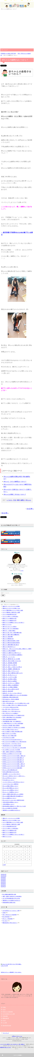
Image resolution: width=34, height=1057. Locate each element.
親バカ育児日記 (5, 916)
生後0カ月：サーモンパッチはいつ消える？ (12, 693)
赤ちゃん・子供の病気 (7, 918)
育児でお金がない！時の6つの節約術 (10, 699)
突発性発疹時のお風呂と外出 (8, 902)
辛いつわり (4, 920)
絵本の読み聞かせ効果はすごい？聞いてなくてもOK (14, 806)
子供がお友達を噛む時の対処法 (9, 719)
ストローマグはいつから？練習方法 (10, 784)
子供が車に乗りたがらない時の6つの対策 (11, 745)
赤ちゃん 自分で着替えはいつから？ (10, 788)
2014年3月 (3, 885)
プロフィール (19, 1036)
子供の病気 (5, 1016)
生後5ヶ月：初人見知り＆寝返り (9, 679)
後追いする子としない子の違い (9, 733)
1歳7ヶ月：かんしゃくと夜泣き (9, 626)
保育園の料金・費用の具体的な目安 (10, 697)
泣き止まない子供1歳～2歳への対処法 (10, 725)
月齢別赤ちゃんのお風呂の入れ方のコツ (11, 810)
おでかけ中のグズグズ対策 (8, 737)
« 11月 (4, 864)
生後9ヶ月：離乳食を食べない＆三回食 (11, 658)
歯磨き (22, 500)
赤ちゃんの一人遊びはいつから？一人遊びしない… (13, 776)
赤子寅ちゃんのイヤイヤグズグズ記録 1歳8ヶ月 (13, 757)
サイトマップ (6, 1033)
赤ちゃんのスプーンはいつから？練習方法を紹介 (13, 800)
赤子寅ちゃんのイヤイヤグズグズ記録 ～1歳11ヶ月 (13, 755)
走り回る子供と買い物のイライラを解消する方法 (13, 715)
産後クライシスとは (6, 624)
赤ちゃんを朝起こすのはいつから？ (15, 494)
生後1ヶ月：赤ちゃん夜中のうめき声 (10, 689)
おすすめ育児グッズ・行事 (9, 1014)
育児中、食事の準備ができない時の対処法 (11, 717)
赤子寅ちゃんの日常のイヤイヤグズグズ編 (11, 753)
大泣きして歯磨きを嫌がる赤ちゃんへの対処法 (12, 794)
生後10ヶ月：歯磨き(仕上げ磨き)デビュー (11, 652)
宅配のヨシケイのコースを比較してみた (11, 608)
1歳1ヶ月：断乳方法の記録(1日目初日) (11, 642)
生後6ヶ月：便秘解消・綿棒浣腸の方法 (11, 669)
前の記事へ (5, 513)
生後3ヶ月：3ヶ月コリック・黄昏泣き (10, 683)
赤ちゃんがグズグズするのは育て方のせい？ (12, 739)
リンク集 (5, 1022)
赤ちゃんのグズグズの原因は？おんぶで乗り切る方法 (14, 741)
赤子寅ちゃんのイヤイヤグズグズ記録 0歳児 (12, 767)
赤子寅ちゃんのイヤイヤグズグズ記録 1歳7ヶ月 (13, 759)
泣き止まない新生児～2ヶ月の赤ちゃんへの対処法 (13, 727)
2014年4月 (3, 883)
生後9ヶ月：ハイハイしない (8, 656)
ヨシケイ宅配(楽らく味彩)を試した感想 (11, 612)
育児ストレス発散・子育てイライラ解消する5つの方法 (14, 705)
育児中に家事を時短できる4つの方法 (10, 771)
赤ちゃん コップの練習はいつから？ (10, 792)
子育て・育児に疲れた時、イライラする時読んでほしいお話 (15, 703)
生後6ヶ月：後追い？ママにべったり (10, 671)
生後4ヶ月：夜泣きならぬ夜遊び (9, 681)
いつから (9, 500)
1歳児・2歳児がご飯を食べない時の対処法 (11, 751)
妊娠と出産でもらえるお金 (8, 701)
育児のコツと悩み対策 (8, 1011)
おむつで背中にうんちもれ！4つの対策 (11, 749)
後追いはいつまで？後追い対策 (9, 735)
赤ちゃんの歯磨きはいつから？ (9, 798)
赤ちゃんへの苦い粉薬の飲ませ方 (9, 769)
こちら (21, 570)
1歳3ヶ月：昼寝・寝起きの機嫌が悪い (10, 634)
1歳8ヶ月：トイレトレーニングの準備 (10, 606)
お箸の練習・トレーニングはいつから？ (11, 774)
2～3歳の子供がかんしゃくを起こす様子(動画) (12, 723)
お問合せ (14, 1036)
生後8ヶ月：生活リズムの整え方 (9, 664)
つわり (4, 1009)
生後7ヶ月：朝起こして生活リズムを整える (12, 667)
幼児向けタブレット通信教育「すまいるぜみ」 (11, 972)
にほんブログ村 (4, 965)
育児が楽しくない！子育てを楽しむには (11, 711)
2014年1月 (3, 886)
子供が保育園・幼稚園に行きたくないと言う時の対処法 (14, 695)
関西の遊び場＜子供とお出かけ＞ (9, 922)
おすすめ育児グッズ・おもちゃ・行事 (10, 910)
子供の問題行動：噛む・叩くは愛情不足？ (11, 721)
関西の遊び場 (6, 1018)
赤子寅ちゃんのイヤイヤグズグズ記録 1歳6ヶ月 (13, 761)
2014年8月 (3, 879)
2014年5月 (3, 882)
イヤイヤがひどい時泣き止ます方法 (10, 707)
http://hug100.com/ (7, 1025)
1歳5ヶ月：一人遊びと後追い (9, 630)
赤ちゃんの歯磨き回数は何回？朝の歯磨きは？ (12, 796)
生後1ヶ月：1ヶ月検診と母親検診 (9, 687)
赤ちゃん (28, 500)
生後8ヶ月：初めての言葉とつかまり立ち (11, 660)
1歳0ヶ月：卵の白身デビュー (9, 646)
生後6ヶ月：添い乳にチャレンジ (9, 675)
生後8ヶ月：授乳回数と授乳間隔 (9, 662)
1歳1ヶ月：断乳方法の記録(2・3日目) (10, 640)
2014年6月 (3, 880)
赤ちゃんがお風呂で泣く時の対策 (9, 808)
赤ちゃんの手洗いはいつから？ (9, 778)
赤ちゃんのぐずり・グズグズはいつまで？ (11, 743)
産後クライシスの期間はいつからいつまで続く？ (13, 622)
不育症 (3, 912)
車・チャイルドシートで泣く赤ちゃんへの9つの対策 (14, 747)
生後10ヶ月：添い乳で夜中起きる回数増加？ (12, 654)
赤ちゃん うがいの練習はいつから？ (15, 481)
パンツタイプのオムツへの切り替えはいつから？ (13, 782)
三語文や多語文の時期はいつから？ (10, 802)
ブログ (4, 1020)
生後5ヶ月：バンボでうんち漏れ (9, 677)
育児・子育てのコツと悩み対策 (9, 914)
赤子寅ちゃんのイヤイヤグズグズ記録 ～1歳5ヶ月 (13, 763)
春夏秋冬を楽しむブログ (5, 1047)
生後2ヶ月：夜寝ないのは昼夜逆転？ (10, 685)
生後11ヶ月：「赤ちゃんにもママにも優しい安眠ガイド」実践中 (16, 648)
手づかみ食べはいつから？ (8, 780)
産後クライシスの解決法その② (9, 618)
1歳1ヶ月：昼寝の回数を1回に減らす (10, 644)
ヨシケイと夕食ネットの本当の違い (10, 616)
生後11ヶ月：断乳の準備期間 (9, 650)
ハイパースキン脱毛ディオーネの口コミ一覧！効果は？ (12, 1044)
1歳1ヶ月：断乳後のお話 (8, 638)
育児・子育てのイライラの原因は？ (10, 713)
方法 (14, 500)
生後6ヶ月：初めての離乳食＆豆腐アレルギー (12, 673)
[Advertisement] (17, 30)
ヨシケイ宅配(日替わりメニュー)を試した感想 (12, 610)
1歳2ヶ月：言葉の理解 (7, 636)
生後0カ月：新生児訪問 (7, 691)
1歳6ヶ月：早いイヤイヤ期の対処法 (10, 628)
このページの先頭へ (17, 1055)
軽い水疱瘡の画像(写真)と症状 (9, 894)
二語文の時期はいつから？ (8, 804)
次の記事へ (30, 509)
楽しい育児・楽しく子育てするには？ (10, 709)
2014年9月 (3, 877)
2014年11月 (3, 874)
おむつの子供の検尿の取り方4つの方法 (11, 898)
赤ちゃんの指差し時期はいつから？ (10, 786)
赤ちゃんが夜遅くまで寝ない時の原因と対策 (12, 731)
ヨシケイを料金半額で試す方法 (9, 614)
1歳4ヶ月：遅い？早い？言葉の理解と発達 (11, 632)
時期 (18, 500)
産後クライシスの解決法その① (9, 620)
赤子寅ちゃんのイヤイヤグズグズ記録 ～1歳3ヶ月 (13, 765)
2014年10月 (3, 876)
